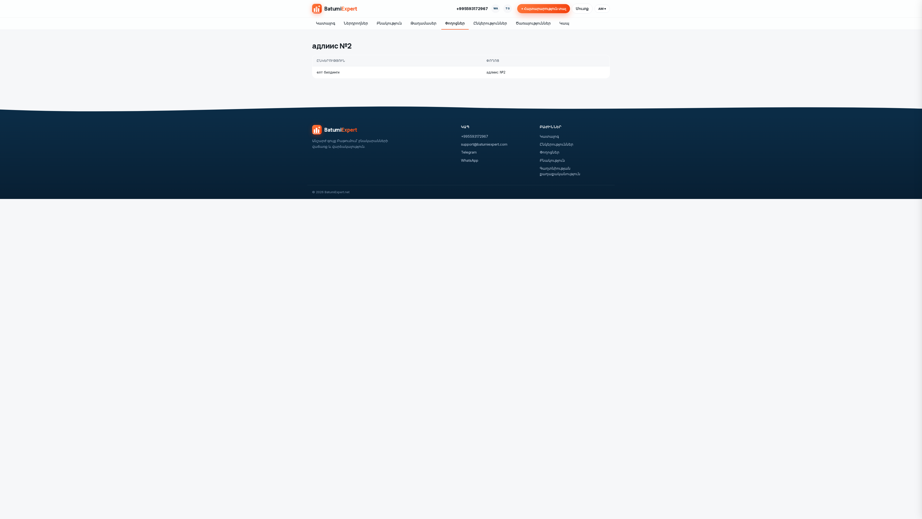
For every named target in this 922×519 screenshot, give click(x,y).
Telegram (469, 152)
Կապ (564, 23)
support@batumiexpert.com (484, 144)
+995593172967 (472, 8)
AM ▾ (602, 9)
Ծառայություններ (533, 23)
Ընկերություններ (490, 23)
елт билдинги (328, 72)
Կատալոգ (325, 23)
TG (507, 8)
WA (495, 8)
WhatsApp (469, 160)
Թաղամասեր (424, 23)
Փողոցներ (455, 23)
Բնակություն (389, 23)
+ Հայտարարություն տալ (543, 9)
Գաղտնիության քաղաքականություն (560, 171)
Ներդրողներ (356, 23)
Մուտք (582, 8)
